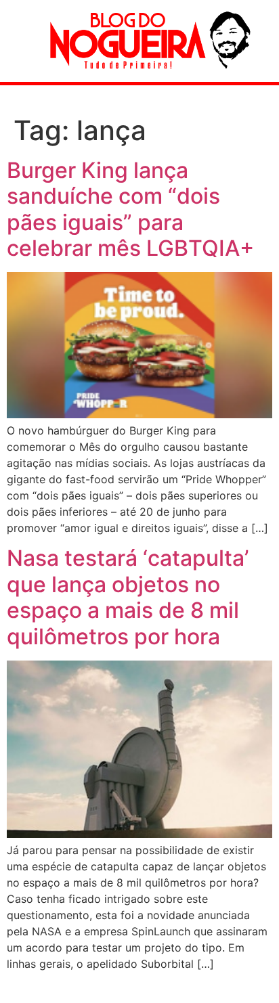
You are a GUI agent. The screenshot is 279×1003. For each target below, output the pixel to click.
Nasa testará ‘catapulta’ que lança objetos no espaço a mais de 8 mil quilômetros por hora (128, 597)
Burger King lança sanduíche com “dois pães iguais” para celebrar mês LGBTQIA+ (130, 209)
